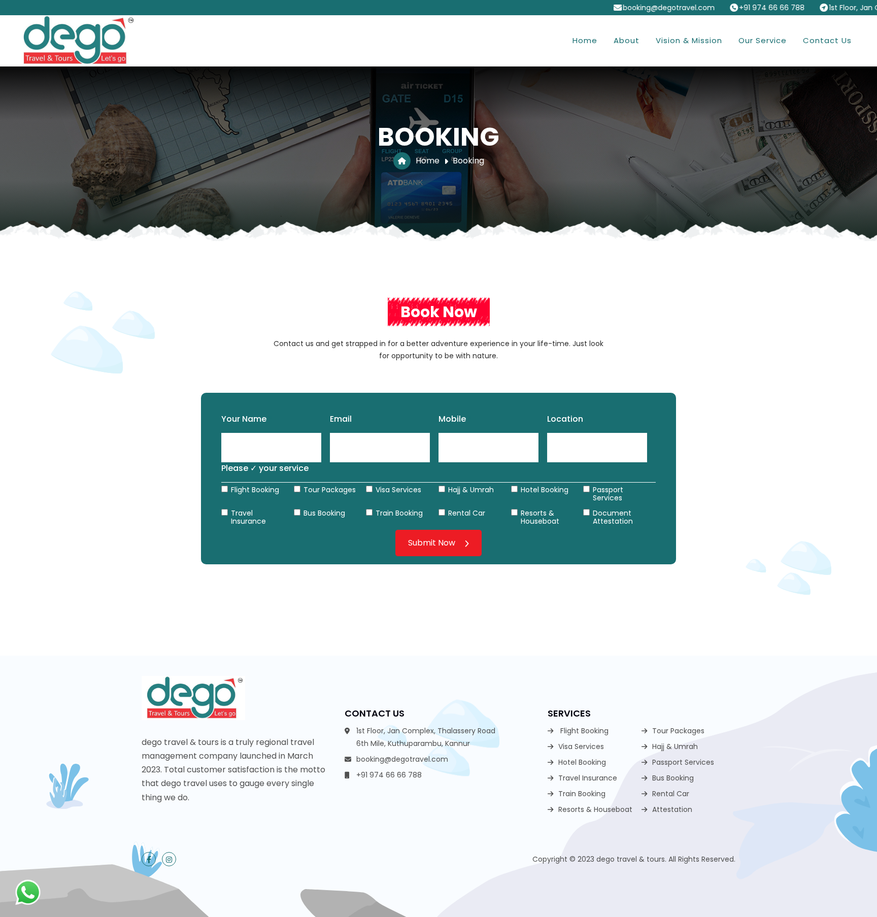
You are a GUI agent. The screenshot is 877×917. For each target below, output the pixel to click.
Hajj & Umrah (471, 489)
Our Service (762, 40)
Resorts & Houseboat (540, 516)
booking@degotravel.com (622, 8)
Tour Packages (329, 489)
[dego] (77, 40)
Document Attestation (613, 516)
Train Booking (399, 512)
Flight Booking (255, 489)
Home (584, 40)
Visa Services (398, 489)
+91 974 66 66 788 (725, 8)
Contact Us (827, 40)
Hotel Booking (544, 489)
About (626, 40)
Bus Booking (324, 512)
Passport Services (608, 493)
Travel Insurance (248, 516)
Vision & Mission (689, 40)
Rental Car (466, 512)
